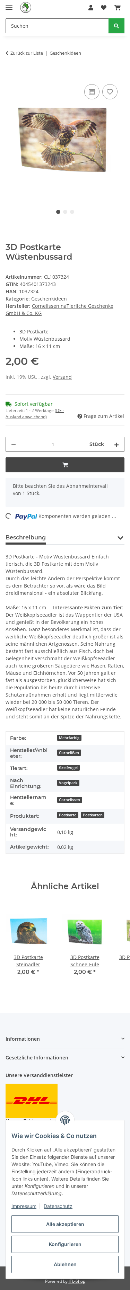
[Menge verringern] (13, 444)
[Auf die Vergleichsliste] (91, 91)
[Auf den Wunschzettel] (110, 91)
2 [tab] (65, 212)
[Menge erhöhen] (116, 444)
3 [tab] (72, 212)
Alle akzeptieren (65, 1224)
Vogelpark (68, 782)
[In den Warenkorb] (11, 75)
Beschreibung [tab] (26, 537)
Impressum (23, 1206)
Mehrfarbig (69, 737)
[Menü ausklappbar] (9, 4)
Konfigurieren (65, 1244)
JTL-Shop (77, 1281)
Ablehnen (65, 1264)
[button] (91, 8)
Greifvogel (68, 767)
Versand (62, 377)
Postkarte (67, 815)
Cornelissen (69, 799)
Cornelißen (69, 752)
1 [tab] (58, 212)
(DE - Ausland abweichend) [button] (35, 413)
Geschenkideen (49, 298)
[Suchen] (116, 25)
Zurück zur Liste (26, 53)
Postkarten (93, 815)
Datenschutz (58, 1206)
